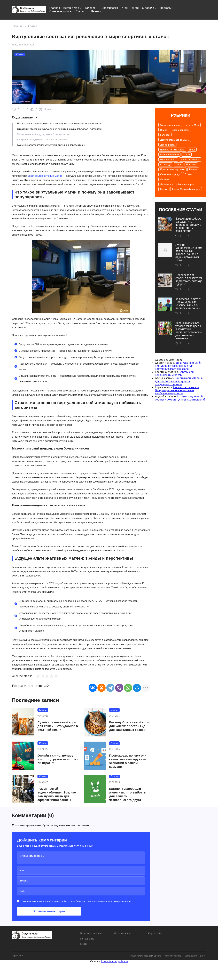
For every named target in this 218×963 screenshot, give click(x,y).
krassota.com (109, 961)
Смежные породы (60, 11)
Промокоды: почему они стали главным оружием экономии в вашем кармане (127, 761)
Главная (54, 7)
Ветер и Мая (71, 7)
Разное (193, 169)
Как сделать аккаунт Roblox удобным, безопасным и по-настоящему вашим (187, 304)
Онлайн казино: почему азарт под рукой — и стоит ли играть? (57, 759)
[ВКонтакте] (93, 688)
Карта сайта (155, 933)
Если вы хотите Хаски (172, 149)
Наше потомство (190, 159)
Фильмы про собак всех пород (177, 184)
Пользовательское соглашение (145, 955)
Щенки (94, 11)
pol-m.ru (123, 961)
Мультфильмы (168, 159)
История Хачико (123, 933)
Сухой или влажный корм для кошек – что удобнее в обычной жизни (57, 726)
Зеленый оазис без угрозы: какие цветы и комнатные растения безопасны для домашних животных (188, 331)
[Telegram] (110, 688)
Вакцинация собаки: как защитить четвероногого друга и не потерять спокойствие (188, 224)
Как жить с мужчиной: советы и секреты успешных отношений (180, 398)
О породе (148, 7)
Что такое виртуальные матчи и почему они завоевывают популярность (59, 123)
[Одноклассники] (101, 688)
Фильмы (164, 179)
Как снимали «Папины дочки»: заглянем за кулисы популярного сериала (179, 381)
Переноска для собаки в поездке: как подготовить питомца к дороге (188, 280)
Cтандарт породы (170, 125)
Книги (135, 7)
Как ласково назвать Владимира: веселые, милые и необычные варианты (177, 390)
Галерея (90, 7)
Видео (163, 130)
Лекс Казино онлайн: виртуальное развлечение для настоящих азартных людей (178, 365)
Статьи (80, 11)
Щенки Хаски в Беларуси (186, 189)
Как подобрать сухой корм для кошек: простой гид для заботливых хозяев (129, 726)
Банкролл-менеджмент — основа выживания (42, 139)
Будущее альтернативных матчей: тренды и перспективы (51, 144)
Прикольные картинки (172, 169)
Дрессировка (110, 7)
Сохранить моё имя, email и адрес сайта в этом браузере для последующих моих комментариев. (76, 901)
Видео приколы (180, 130)
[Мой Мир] (137, 688)
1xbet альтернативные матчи (45, 175)
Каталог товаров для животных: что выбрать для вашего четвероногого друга (127, 794)
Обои (179, 164)
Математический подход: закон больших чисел (43, 134)
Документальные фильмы (174, 139)
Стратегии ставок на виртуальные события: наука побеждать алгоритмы (60, 128)
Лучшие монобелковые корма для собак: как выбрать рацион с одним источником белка (189, 252)
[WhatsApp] (128, 688)
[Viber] (119, 688)
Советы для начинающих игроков (174, 373)
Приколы (165, 7)
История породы (169, 154)
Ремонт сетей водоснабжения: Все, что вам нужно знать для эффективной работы (56, 794)
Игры (124, 7)
